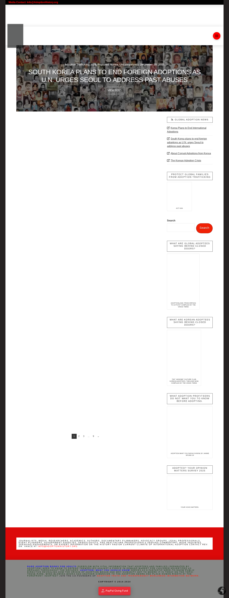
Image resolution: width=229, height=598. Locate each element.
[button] (216, 36)
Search (171, 220)
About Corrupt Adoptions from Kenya (191, 153)
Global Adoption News (192, 120)
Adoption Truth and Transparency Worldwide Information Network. (148, 576)
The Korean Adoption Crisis (186, 160)
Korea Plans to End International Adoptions (186, 130)
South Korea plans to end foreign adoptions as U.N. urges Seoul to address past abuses (187, 142)
